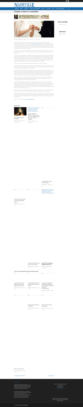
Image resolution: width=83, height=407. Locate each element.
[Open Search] (68, 8)
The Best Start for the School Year (47, 305)
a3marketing (45, 184)
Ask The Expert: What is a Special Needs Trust (34, 263)
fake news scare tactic (37, 43)
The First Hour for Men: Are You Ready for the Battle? (20, 200)
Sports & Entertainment (35, 8)
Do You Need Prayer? (60, 8)
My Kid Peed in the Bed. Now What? (33, 305)
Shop (53, 8)
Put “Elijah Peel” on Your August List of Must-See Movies (34, 284)
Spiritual (17, 8)
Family (21, 8)
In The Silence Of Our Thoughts (19, 118)
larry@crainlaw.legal (30, 99)
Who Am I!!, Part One (19, 368)
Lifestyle (26, 8)
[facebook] (66, 1)
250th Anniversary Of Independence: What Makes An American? (19, 284)
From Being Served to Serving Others (47, 182)
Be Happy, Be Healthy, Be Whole (19, 375)
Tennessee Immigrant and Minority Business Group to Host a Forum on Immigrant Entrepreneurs (48, 285)
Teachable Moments (37, 39)
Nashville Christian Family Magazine (22, 405)
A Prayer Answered (51, 375)
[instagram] (68, 1)
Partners (49, 8)
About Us (43, 8)
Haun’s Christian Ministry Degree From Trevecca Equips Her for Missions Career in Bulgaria (34, 116)
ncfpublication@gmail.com (60, 388)
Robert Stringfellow (19, 39)
